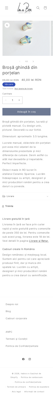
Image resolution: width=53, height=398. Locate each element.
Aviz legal (16, 392)
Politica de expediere (39, 387)
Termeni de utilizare (16, 387)
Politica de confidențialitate (28, 382)
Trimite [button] (9, 206)
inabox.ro (25, 373)
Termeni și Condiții (16, 338)
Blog (8, 311)
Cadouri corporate (16, 318)
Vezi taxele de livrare (23, 89)
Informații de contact (34, 392)
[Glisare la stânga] (20, 61)
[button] (6, 7)
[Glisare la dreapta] (33, 61)
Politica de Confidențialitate (22, 346)
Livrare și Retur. (39, 240)
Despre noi (12, 304)
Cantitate (7, 94)
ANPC (9, 331)
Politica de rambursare (32, 377)
